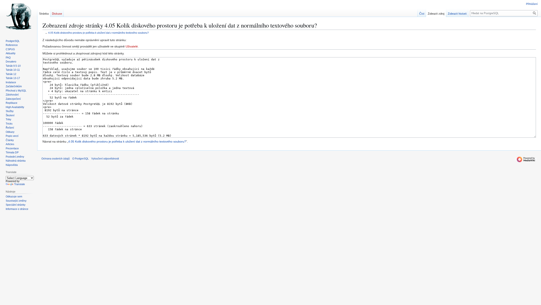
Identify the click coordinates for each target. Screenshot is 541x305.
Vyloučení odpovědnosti (105, 158)
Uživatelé (132, 46)
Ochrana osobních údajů (55, 158)
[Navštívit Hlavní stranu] (19, 17)
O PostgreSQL (80, 158)
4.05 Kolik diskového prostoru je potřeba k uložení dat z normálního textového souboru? (98, 32)
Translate (19, 184)
